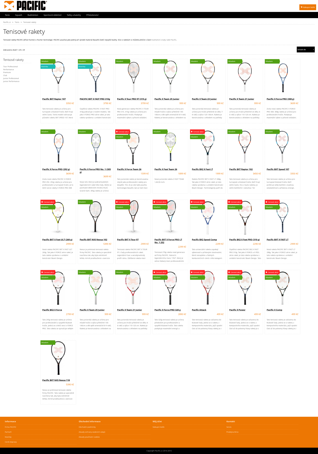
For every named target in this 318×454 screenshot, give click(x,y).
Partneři (8, 432)
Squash (18, 15)
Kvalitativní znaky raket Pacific (163, 40)
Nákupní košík (309, 7)
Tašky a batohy (74, 15)
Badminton (33, 15)
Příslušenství (92, 15)
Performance (8, 69)
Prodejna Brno (232, 432)
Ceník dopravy (11, 442)
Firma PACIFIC (10, 427)
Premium (7, 72)
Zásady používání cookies (89, 437)
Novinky (8, 437)
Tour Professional (10, 66)
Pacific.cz (7, 22)
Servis (228, 427)
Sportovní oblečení (52, 15)
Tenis (7, 15)
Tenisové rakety (29, 22)
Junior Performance (11, 81)
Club (5, 75)
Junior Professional (11, 78)
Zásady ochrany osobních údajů (92, 432)
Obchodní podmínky (87, 427)
